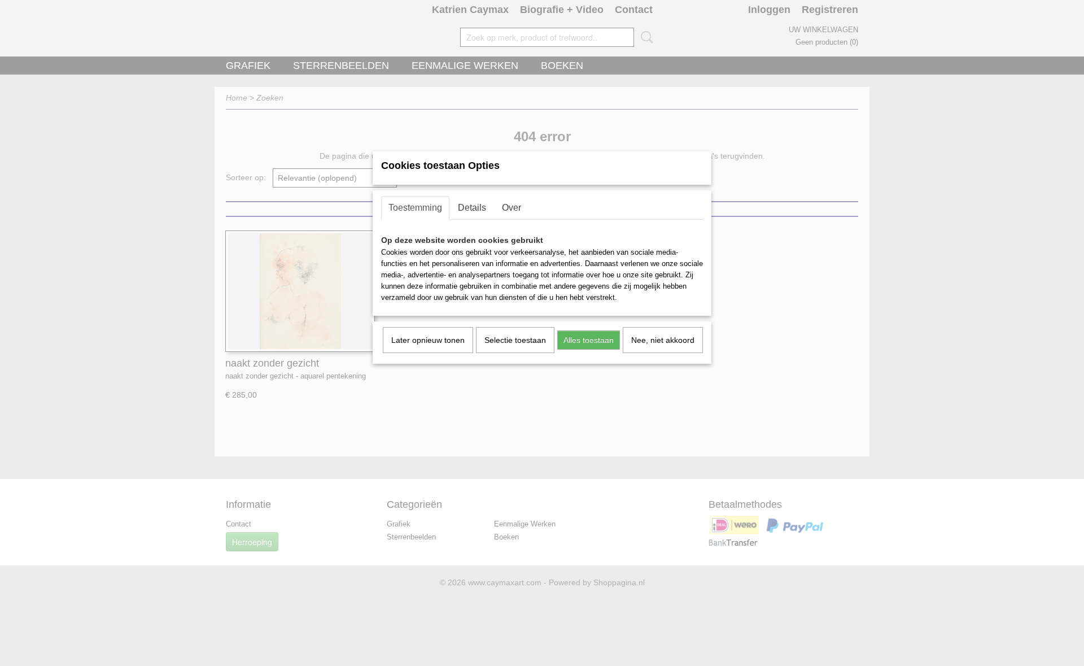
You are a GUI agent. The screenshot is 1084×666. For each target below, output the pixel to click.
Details (472, 207)
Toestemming (415, 207)
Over (511, 207)
